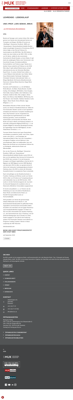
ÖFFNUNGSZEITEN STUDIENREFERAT (16, 332)
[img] (44, 34)
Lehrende (44, 8)
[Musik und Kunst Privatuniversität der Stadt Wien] (15, 2)
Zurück (7, 238)
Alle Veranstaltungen (61, 11)
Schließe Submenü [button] (13, 8)
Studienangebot (33, 8)
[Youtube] (8, 380)
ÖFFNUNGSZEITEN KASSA (12, 335)
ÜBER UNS (7, 266)
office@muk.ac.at (12, 311)
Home (23, 8)
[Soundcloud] (11, 380)
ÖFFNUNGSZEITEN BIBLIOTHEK (14, 338)
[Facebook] (5, 380)
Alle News (48, 11)
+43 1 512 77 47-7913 (13, 309)
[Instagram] (14, 380)
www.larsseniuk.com (9, 226)
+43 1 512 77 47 (12, 306)
